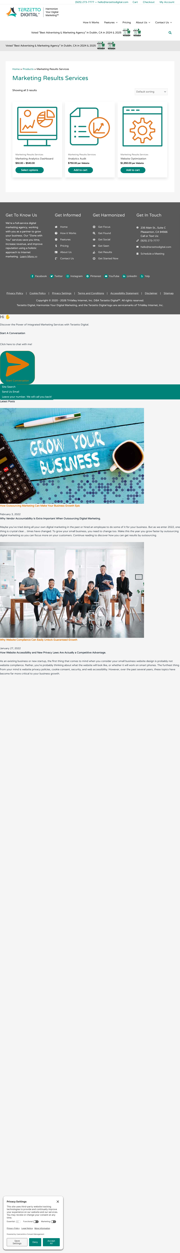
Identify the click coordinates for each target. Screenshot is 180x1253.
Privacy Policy (14, 293)
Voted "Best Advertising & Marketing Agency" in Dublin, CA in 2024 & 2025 (76, 32)
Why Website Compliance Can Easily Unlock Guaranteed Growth (38, 639)
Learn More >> (28, 256)
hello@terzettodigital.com (113, 2)
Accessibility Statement (124, 293)
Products (28, 69)
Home (16, 69)
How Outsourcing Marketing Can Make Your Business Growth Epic (40, 505)
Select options (29, 170)
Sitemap (169, 293)
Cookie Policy (38, 293)
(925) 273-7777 (84, 2)
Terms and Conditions (91, 293)
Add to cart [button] (80, 170)
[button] (116, 22)
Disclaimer (151, 293)
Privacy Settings (61, 293)
